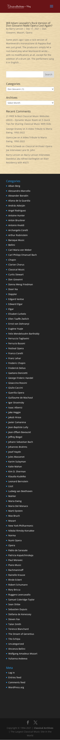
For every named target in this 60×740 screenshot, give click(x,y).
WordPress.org (16, 687)
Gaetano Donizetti (18, 372)
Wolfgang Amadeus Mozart (22, 653)
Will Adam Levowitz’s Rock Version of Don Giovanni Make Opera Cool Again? (29, 24)
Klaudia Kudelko (17, 476)
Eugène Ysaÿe (15, 328)
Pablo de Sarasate (18, 550)
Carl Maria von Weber (20, 249)
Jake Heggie (14, 412)
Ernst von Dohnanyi (18, 323)
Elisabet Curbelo (17, 313)
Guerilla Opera (16, 392)
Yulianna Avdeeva (17, 658)
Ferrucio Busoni (16, 343)
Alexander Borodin (18, 195)
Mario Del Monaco (18, 506)
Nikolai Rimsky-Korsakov (21, 530)
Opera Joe (11, 137)
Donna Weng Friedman (20, 284)
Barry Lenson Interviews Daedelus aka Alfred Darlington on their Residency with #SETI (28, 158)
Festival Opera (16, 348)
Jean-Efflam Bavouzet (19, 432)
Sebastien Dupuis (17, 609)
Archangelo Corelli (18, 230)
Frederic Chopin (16, 363)
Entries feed (14, 677)
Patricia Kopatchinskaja (20, 555)
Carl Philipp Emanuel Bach (22, 254)
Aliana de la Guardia (19, 200)
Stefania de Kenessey (19, 614)
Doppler (12, 294)
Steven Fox (14, 619)
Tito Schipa (14, 638)
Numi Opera (15, 540)
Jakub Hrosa (14, 417)
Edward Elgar (15, 304)
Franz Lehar (14, 358)
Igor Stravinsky (16, 402)
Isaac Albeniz (15, 407)
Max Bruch (14, 515)
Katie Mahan (15, 466)
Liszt (10, 486)
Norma (12, 535)
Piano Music (14, 565)
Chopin (12, 259)
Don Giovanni (15, 279)
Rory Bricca (14, 589)
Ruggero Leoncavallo (19, 594)
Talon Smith (14, 624)
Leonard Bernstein (18, 481)
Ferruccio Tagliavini (18, 338)
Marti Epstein (15, 510)
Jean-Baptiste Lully (18, 427)
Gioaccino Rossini (17, 382)
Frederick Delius (17, 368)
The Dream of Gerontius (21, 633)
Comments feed (16, 682)
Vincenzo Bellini (16, 648)
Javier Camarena (17, 422)
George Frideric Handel (20, 377)
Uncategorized (16, 643)
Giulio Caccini (15, 387)
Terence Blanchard (18, 628)
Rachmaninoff (15, 569)
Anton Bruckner (16, 220)
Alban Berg (14, 185)
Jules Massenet (16, 456)
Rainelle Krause (16, 574)
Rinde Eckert (15, 579)
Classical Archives (43, 727)
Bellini (11, 244)
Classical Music (16, 269)
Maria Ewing (15, 501)
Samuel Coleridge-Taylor (21, 599)
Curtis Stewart (16, 274)
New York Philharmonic (20, 525)
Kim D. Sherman (17, 471)
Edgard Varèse (16, 299)
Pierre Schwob (13, 146)
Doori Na (13, 289)
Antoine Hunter (16, 215)
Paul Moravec (15, 560)
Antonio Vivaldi (16, 225)
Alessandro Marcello (19, 190)
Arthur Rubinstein (18, 235)
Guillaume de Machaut (20, 397)
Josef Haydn (14, 451)
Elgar (11, 309)
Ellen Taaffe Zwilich (18, 318)
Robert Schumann (18, 584)
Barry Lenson (16, 28)
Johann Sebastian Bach (20, 441)
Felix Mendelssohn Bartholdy (23, 333)
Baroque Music (16, 240)
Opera (29, 32)
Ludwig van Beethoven (20, 491)
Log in (11, 672)
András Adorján (16, 205)
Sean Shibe (14, 604)
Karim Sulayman (17, 461)
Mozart (20, 32)
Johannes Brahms (17, 446)
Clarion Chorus (16, 264)
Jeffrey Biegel (15, 436)
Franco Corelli (15, 353)
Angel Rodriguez (17, 210)
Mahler (12, 496)
